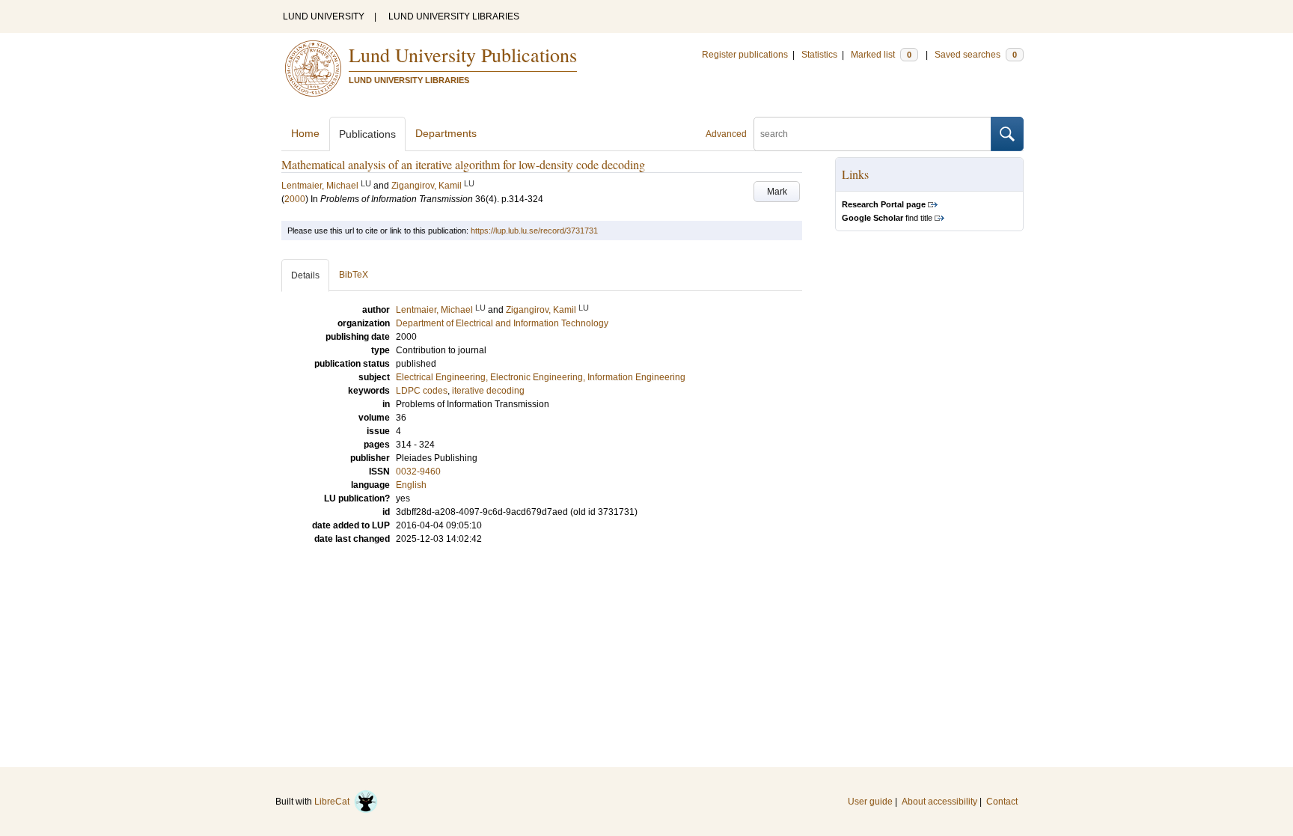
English (411, 485)
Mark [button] (777, 191)
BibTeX (353, 274)
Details (305, 275)
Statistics (819, 54)
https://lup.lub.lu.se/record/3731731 (534, 230)
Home (305, 133)
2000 (294, 199)
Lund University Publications (463, 54)
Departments (446, 133)
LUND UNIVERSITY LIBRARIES (453, 16)
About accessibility (939, 801)
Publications (367, 134)
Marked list (881, 54)
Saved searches (976, 54)
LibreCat (334, 801)
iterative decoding (488, 390)
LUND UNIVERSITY (323, 16)
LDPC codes (421, 390)
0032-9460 (418, 471)
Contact (1002, 801)
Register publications (745, 54)
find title (887, 217)
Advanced (726, 134)
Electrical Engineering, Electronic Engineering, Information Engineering (540, 377)
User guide (870, 801)
